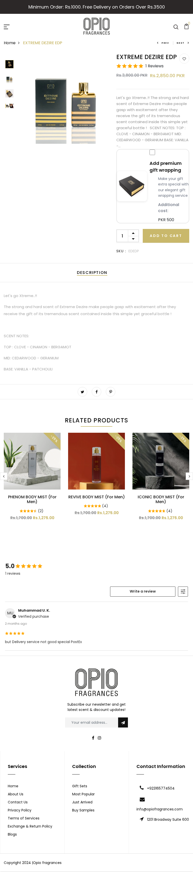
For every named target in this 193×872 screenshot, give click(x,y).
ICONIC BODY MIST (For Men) (161, 499)
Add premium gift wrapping (166, 166)
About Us (15, 794)
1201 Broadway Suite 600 (168, 819)
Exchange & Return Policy (30, 826)
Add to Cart (166, 235)
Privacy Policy (19, 810)
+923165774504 (161, 788)
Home (10, 43)
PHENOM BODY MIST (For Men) (32, 499)
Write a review (143, 591)
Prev (165, 42)
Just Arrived (82, 802)
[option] (9, 64)
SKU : (121, 251)
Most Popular (83, 794)
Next (181, 42)
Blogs (12, 834)
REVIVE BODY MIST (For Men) (96, 497)
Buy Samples (83, 810)
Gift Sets (79, 786)
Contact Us (18, 802)
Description (92, 272)
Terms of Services (23, 818)
